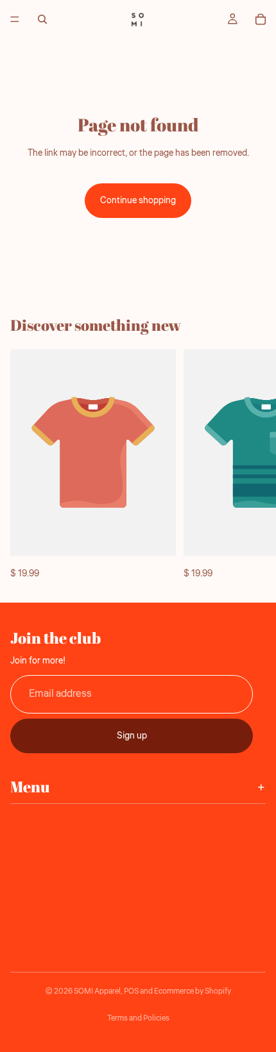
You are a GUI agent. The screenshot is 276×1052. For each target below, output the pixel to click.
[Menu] (15, 19)
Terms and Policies (138, 1018)
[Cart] (260, 19)
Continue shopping (138, 200)
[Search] (42, 19)
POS (131, 991)
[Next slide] (251, 465)
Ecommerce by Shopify (192, 991)
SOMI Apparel (97, 991)
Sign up (132, 735)
